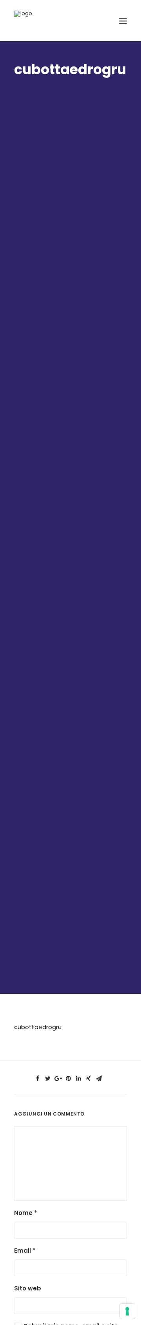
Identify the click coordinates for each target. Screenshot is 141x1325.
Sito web (27, 1288)
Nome (25, 1213)
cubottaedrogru (37, 1027)
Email (25, 1250)
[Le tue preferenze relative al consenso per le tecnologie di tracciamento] (127, 1311)
